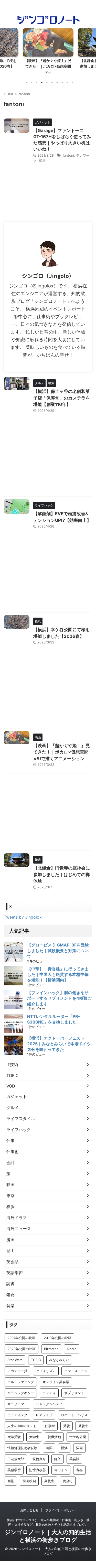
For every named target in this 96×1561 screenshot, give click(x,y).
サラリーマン (17, 1404)
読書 (10, 1283)
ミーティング (17, 1415)
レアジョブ (44, 1415)
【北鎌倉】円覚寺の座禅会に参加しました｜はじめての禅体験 (61, 874)
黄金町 (68, 1481)
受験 (66, 1426)
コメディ (49, 1393)
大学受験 (14, 1437)
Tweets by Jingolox (23, 917)
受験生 (83, 1426)
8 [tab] (62, 82)
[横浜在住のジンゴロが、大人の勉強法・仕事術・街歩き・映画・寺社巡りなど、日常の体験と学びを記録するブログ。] (48, 22)
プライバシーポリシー (60, 1510)
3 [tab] (36, 82)
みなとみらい (59, 1360)
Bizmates (51, 1349)
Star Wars (15, 1360)
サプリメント (74, 1393)
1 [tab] (26, 82)
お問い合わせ (29, 1510)
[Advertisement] (48, 459)
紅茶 (57, 1459)
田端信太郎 (15, 1459)
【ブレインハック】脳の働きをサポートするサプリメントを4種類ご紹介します (59, 998)
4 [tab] (41, 82)
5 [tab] (46, 82)
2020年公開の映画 (21, 1349)
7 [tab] (57, 82)
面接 (10, 1481)
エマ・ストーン (76, 1371)
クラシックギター (20, 1393)
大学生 (34, 1437)
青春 (79, 1470)
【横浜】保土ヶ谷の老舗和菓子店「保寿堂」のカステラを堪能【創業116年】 (61, 398)
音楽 (10, 1305)
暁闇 (49, 1448)
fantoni (68, 155)
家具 (42, 160)
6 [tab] (52, 82)
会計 (10, 1162)
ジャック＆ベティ (49, 1404)
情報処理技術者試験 (22, 1448)
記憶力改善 (37, 1470)
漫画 (10, 1239)
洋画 (79, 1448)
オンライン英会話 (55, 1382)
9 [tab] (67, 82)
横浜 (10, 1206)
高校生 (49, 1481)
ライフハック (18, 1129)
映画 (10, 1184)
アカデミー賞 (17, 1371)
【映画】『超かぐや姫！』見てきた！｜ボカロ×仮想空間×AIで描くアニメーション (61, 752)
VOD (10, 1086)
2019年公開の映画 (57, 1338)
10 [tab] (72, 82)
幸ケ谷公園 (77, 1437)
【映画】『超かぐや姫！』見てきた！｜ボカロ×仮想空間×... (48, 66)
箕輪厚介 (39, 1459)
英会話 (12, 1261)
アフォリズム (46, 1371)
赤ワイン (61, 1470)
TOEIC (12, 1075)
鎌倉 (10, 1294)
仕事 (10, 1140)
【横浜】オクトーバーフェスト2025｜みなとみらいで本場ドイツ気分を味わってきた (59, 1044)
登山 (10, 1250)
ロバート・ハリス (74, 1415)
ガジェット (16, 1096)
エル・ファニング (20, 1382)
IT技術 (12, 1064)
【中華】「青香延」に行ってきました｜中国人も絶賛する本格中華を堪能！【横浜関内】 (58, 974)
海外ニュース (18, 1228)
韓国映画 (29, 1481)
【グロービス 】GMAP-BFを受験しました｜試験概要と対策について (58, 950)
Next (91, 50)
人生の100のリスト (21, 1426)
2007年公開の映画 (21, 1338)
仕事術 (12, 1151)
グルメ (12, 1107)
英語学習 (14, 1272)
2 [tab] (31, 82)
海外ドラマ (16, 1217)
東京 (10, 1195)
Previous (4, 50)
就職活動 (54, 1437)
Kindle (72, 1349)
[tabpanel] (48, 52)
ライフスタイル (20, 1118)
